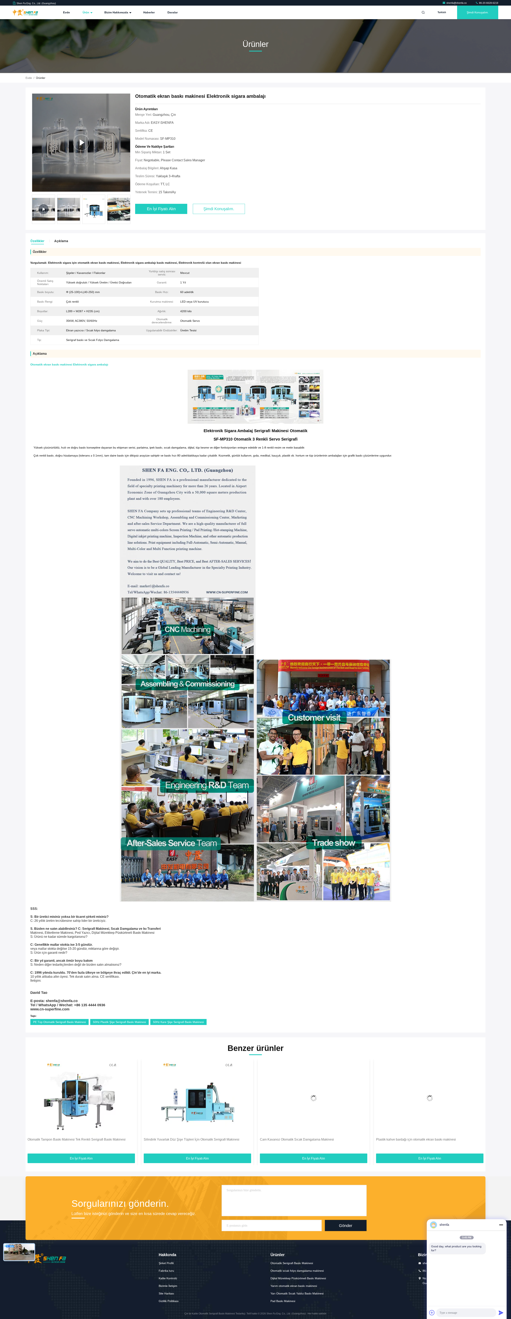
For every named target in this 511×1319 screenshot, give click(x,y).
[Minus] (501, 1224)
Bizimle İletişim (168, 1285)
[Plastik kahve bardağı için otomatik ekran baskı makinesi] (197, 1098)
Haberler (149, 12)
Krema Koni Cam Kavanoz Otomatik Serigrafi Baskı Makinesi (419, 1139)
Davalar (172, 12)
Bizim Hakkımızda (116, 12)
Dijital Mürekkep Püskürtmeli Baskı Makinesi (298, 1278)
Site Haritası (166, 1293)
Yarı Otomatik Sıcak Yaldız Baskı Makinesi (297, 1293)
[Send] (501, 1312)
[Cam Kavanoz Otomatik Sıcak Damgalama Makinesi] (81, 1098)
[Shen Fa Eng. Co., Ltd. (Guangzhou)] (25, 12)
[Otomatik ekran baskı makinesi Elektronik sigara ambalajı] (81, 142)
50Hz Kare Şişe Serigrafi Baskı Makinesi (178, 1022)
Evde (66, 12)
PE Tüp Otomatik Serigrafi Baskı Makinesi (59, 1022)
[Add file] (432, 1312)
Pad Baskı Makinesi (282, 1301)
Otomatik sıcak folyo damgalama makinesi (297, 1270)
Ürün (86, 12)
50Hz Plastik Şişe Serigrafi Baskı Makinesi (119, 1022)
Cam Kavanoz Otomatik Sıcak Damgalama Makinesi (65, 1139)
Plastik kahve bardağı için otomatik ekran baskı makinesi (184, 1139)
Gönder (345, 1225)
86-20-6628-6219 (488, 3)
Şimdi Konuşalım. (478, 12)
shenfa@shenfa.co (456, 3)
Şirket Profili (166, 1263)
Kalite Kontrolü (168, 1278)
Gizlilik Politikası (169, 1301)
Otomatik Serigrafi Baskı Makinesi (291, 1263)
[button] (129, 210)
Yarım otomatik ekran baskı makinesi (293, 1285)
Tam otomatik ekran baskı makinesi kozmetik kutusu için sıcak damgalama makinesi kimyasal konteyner (312, 1142)
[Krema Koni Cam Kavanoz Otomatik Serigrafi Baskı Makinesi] (429, 1098)
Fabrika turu (166, 1270)
